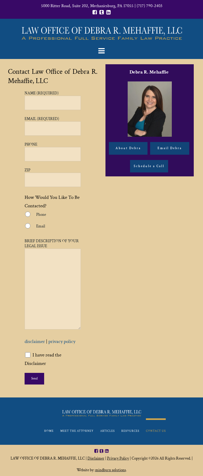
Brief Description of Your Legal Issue (52, 244)
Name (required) (42, 93)
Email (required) (42, 118)
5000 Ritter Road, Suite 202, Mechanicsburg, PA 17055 (87, 6)
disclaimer (35, 341)
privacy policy (61, 341)
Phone (31, 144)
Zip (27, 170)
